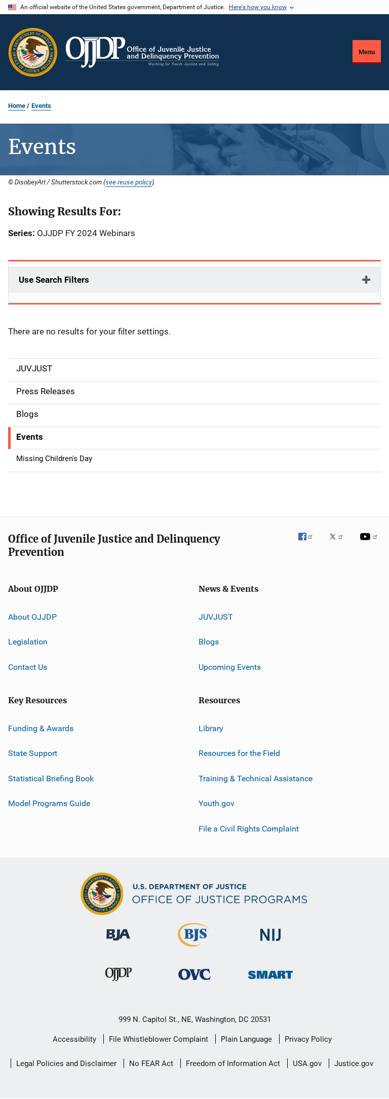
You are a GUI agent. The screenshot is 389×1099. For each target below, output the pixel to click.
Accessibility (74, 1039)
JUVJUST (216, 617)
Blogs (209, 642)
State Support (32, 753)
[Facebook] (309, 544)
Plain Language (246, 1039)
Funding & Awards (40, 728)
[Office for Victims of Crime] (194, 981)
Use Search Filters (54, 280)
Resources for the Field (239, 753)
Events (41, 105)
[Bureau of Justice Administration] (118, 942)
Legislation (28, 642)
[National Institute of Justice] (270, 943)
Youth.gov (217, 803)
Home (16, 105)
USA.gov (307, 1063)
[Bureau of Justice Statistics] (194, 948)
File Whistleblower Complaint (158, 1039)
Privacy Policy (308, 1039)
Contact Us (27, 667)
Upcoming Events (230, 667)
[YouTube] (370, 544)
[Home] (142, 52)
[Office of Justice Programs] (33, 52)
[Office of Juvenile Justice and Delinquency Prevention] (118, 983)
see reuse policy (128, 181)
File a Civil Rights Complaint (249, 828)
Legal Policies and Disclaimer (66, 1063)
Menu (367, 52)
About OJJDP (32, 617)
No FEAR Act (151, 1063)
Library (211, 728)
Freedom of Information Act (233, 1063)
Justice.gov (353, 1063)
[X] (340, 544)
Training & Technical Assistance (256, 778)
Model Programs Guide (49, 803)
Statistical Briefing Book (51, 778)
